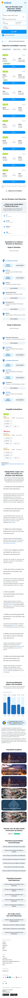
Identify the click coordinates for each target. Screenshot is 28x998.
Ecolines (11, 463)
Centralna (8, 370)
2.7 (17, 426)
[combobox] (14, 15)
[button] (24, 17)
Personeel (7, 438)
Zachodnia (9, 347)
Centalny (8, 392)
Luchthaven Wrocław (12, 260)
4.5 (11, 438)
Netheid (7, 426)
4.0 (11, 423)
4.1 (10, 426)
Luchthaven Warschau (12, 360)
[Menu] (25, 3)
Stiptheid (7, 423)
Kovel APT (5, 448)
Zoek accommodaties (9, 35)
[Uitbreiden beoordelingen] (23, 420)
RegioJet (19, 463)
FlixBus (4, 416)
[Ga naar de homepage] (6, 2)
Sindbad (7, 463)
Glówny (8, 270)
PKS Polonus (6, 433)
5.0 (10, 443)
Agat (22, 463)
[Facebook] (6, 983)
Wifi (15, 426)
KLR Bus (15, 463)
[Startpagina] (2, 41)
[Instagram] (3, 983)
